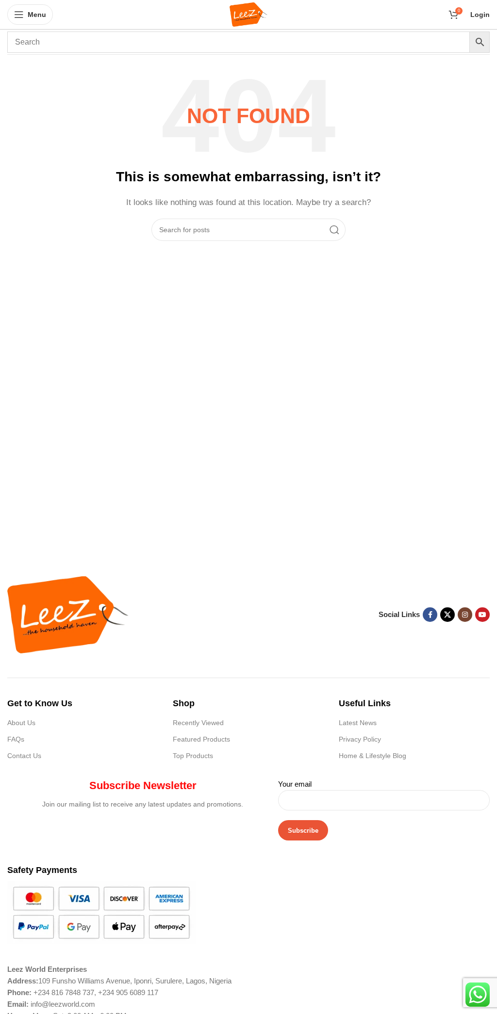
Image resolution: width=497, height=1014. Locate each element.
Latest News (358, 723)
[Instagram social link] (465, 614)
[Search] (334, 230)
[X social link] (447, 614)
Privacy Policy (360, 739)
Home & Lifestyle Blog (372, 756)
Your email (295, 784)
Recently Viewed (198, 723)
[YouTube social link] (482, 614)
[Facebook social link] (430, 614)
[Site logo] (249, 14)
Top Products (193, 756)
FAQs (15, 739)
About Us (21, 723)
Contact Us (24, 756)
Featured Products (201, 739)
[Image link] (68, 614)
